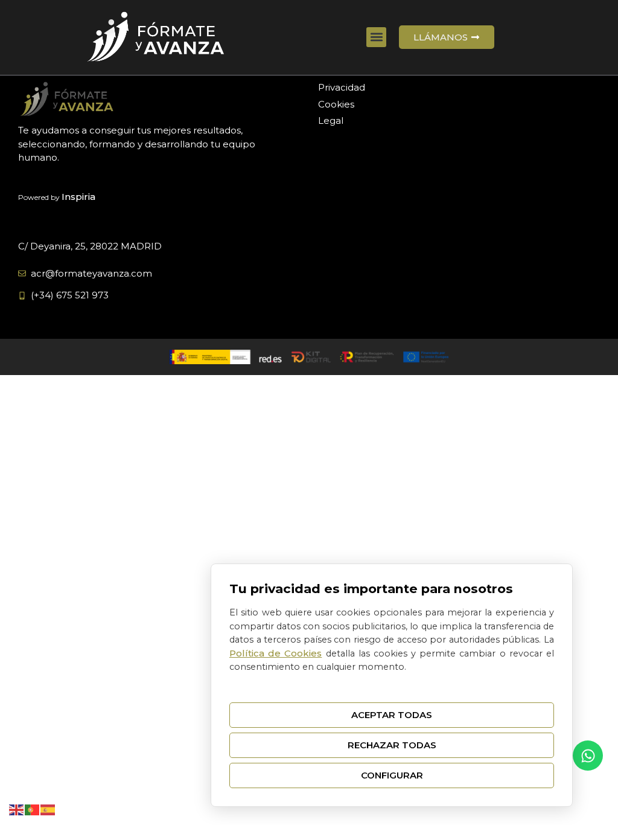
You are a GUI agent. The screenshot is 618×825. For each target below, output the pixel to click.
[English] (17, 809)
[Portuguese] (32, 809)
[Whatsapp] (588, 755)
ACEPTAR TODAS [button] (391, 715)
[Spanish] (48, 809)
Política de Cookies (275, 653)
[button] (376, 37)
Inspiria (78, 196)
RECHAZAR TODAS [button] (392, 745)
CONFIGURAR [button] (392, 775)
